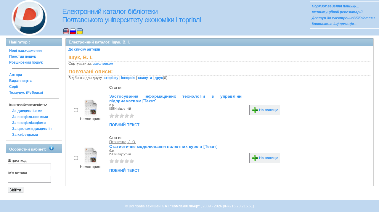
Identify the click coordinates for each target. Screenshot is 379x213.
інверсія (128, 78)
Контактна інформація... (334, 24)
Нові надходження (25, 51)
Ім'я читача (17, 173)
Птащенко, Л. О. (122, 142)
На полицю (268, 110)
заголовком (103, 64)
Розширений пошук (26, 62)
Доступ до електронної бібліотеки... (344, 18)
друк (159, 78)
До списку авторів (84, 49)
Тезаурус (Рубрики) (26, 93)
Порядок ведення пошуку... (335, 6)
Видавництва (21, 81)
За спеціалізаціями (29, 123)
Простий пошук (22, 56)
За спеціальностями (30, 117)
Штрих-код (17, 161)
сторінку (111, 78)
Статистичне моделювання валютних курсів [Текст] (163, 146)
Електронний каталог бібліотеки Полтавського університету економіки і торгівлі (131, 15)
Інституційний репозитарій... (338, 12)
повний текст (124, 125)
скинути (145, 78)
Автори (15, 75)
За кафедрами (25, 135)
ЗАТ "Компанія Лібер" (181, 206)
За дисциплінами (27, 111)
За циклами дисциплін (32, 129)
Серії (13, 87)
